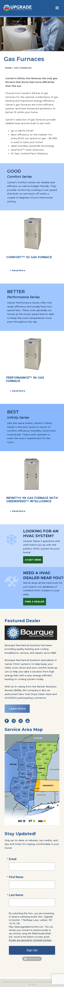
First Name (16, 877)
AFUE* (30, 130)
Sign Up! (32, 950)
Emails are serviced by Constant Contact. (30, 940)
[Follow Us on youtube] (27, 721)
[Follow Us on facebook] (7, 721)
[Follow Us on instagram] (14, 721)
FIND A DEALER (34, 601)
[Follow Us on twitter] (20, 721)
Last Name (16, 895)
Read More (18, 270)
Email (12, 859)
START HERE (33, 559)
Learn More (17, 708)
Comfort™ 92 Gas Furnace (29, 257)
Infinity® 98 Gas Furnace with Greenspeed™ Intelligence (32, 499)
